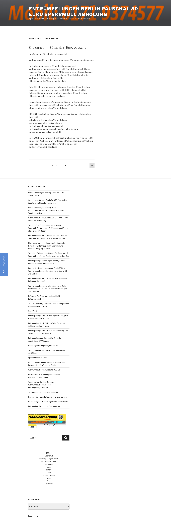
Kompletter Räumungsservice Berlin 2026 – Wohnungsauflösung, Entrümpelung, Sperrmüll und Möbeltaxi (47, 271)
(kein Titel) (32, 311)
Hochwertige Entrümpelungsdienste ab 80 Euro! (48, 402)
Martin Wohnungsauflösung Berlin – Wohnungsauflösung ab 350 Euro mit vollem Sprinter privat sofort (46, 210)
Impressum (33, 516)
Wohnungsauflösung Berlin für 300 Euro (44, 370)
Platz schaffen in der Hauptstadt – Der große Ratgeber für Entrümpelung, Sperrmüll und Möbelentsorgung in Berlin (46, 246)
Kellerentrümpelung (38, 75)
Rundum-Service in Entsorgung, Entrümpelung (47, 397)
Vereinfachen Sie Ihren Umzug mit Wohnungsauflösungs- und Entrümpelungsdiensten (42, 385)
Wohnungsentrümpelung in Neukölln (43, 346)
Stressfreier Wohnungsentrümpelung (43, 392)
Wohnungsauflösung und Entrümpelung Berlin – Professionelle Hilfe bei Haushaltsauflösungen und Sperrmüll (48, 289)
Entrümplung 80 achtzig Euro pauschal (58, 47)
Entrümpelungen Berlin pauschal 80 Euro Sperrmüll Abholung (83, 11)
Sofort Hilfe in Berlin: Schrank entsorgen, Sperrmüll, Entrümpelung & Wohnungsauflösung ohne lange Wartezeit (48, 228)
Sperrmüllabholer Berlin (37, 358)
